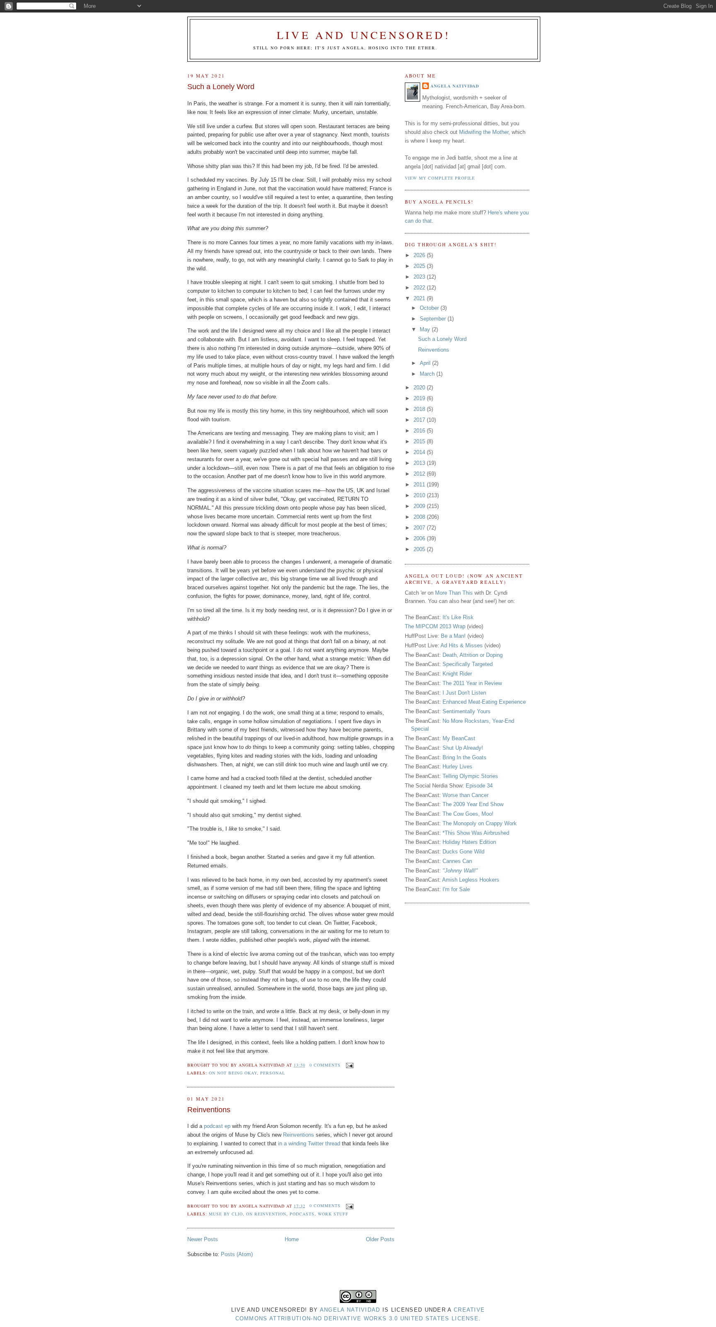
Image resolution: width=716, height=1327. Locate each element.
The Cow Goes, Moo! (468, 814)
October (430, 308)
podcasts (302, 1214)
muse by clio (226, 1214)
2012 (420, 474)
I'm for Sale (456, 889)
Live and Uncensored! (363, 35)
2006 (420, 538)
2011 (420, 484)
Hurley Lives (457, 766)
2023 (420, 277)
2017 (420, 420)
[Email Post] (348, 1065)
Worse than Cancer (466, 795)
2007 (420, 528)
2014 (420, 452)
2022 (420, 287)
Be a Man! (453, 636)
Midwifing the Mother (483, 132)
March (428, 374)
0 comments (325, 1065)
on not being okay (233, 1073)
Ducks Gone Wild (463, 851)
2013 (420, 463)
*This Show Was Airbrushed (476, 833)
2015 (420, 441)
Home (292, 1239)
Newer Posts (202, 1239)
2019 (420, 398)
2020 (420, 387)
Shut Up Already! (463, 748)
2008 (420, 517)
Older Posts (380, 1239)
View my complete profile (440, 178)
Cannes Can (457, 861)
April (426, 363)
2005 (420, 549)
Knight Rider (457, 674)
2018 (420, 409)
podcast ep (217, 1126)
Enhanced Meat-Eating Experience (484, 702)
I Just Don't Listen (464, 693)
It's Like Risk (458, 617)
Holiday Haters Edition (469, 842)
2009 (420, 506)
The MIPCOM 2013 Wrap (435, 626)
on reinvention (266, 1214)
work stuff (333, 1214)
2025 (420, 266)
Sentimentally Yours (467, 711)
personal (272, 1073)
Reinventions (208, 1110)
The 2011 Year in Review (472, 683)
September (434, 319)
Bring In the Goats (464, 757)
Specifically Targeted (468, 664)
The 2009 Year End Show (473, 804)
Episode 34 (479, 786)
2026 (420, 255)
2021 (420, 298)
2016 (420, 431)
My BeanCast (459, 738)
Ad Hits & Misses (461, 645)
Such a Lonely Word (220, 87)
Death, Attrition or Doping (473, 655)
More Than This (454, 593)
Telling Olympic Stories (470, 776)
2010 (420, 495)
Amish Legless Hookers (470, 880)
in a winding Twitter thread (309, 1143)
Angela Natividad (455, 86)
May (426, 329)
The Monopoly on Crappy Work (480, 823)
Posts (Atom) (237, 1254)
